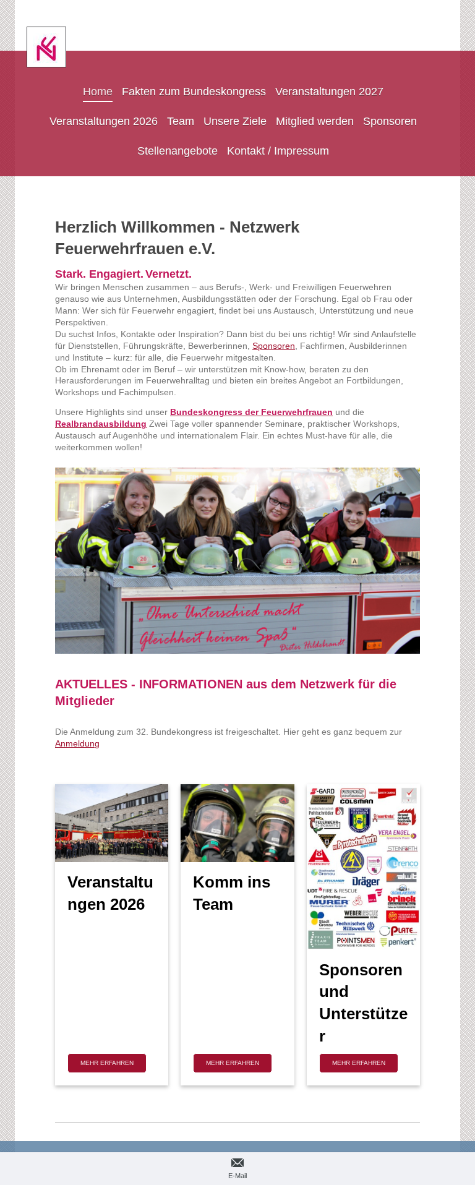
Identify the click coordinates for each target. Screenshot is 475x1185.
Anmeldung (77, 743)
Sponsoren (273, 346)
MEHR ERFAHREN (107, 1062)
